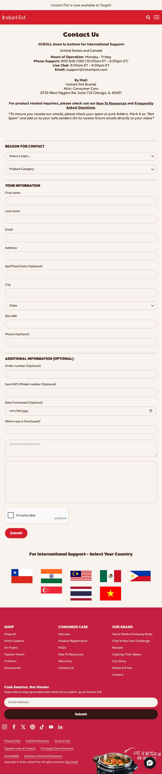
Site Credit (71, 762)
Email (9, 229)
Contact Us (66, 668)
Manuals (64, 634)
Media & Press (122, 668)
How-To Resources (70, 654)
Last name (12, 211)
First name (12, 193)
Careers (117, 674)
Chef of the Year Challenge (131, 641)
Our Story (119, 661)
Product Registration (73, 641)
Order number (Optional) (23, 366)
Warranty (65, 661)
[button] (148, 17)
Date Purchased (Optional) (24, 402)
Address (11, 248)
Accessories (12, 668)
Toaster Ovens (14, 654)
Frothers (10, 661)
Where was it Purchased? (22, 421)
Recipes (117, 647)
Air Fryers (11, 647)
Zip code (11, 316)
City (8, 284)
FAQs (62, 647)
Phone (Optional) (17, 334)
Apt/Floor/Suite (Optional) (24, 266)
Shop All (10, 634)
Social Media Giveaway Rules (132, 634)
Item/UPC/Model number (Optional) (30, 384)
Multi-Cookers (14, 641)
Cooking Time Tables (126, 654)
